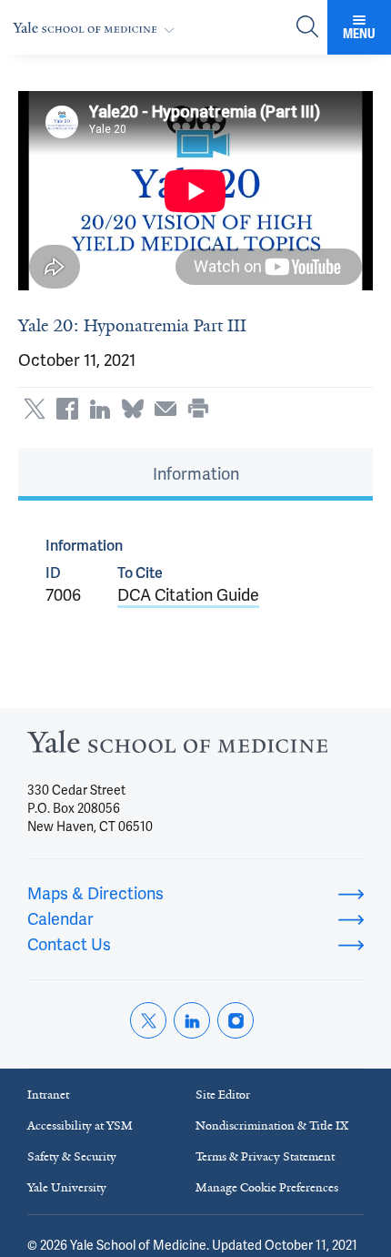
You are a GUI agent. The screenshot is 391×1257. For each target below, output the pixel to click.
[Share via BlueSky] (133, 409)
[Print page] (198, 409)
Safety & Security (71, 1156)
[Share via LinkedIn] (100, 409)
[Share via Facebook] (67, 409)
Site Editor (223, 1094)
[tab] (195, 474)
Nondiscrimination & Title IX (272, 1125)
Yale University (66, 1187)
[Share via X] (34, 409)
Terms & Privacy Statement (265, 1156)
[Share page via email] (165, 409)
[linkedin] (192, 1020)
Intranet (48, 1094)
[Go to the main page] (97, 27)
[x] (148, 1020)
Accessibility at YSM (80, 1125)
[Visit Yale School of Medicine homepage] (177, 747)
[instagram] (235, 1020)
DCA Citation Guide (188, 595)
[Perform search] (307, 27)
